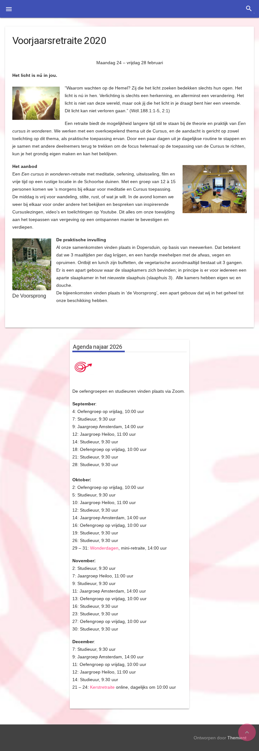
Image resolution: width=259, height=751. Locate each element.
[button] (8, 8)
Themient (236, 737)
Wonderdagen (104, 548)
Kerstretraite (102, 687)
